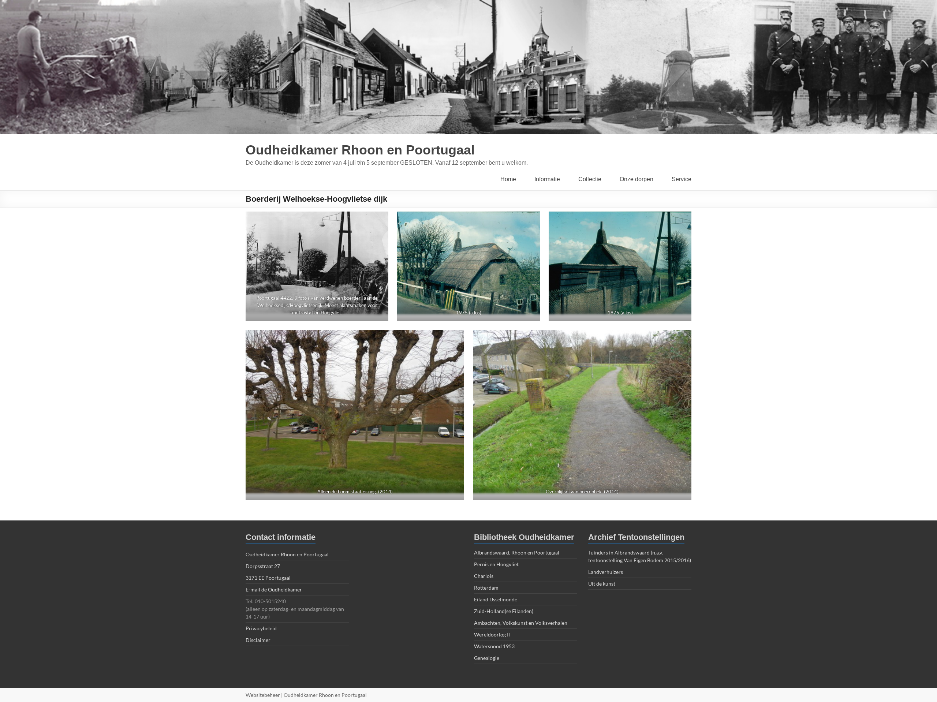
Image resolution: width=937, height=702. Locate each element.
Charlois (483, 576)
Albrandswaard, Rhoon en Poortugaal (516, 552)
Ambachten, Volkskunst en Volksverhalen (520, 623)
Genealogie (486, 658)
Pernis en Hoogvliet (496, 564)
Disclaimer (258, 640)
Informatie (547, 179)
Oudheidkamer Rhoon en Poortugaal (360, 149)
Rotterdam (486, 588)
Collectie (589, 179)
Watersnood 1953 (494, 646)
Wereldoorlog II (492, 634)
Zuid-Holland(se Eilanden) (503, 611)
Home (508, 179)
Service (681, 179)
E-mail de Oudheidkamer (274, 589)
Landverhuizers (605, 572)
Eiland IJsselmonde (495, 599)
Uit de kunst (601, 583)
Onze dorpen (636, 179)
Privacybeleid (261, 628)
